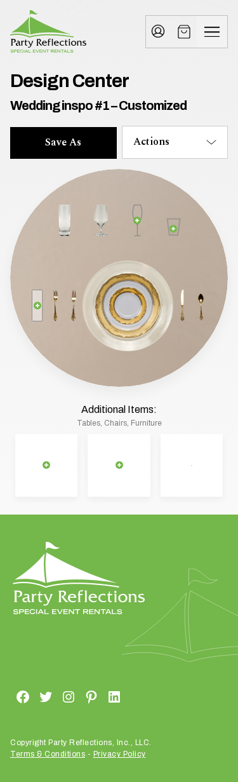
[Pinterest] (76, 696)
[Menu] (212, 32)
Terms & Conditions (47, 754)
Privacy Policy (119, 754)
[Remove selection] (137, 220)
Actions (151, 141)
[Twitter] (30, 696)
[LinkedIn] (99, 696)
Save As (63, 142)
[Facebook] (7, 696)
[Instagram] (53, 696)
